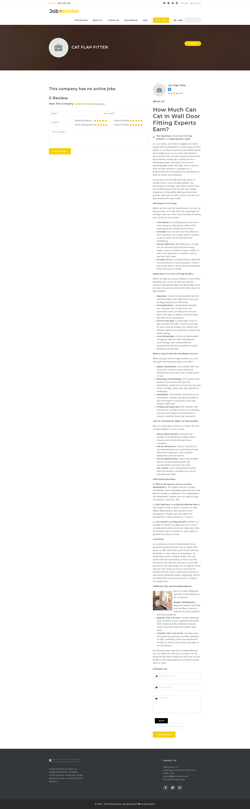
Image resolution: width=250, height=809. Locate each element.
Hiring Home (81, 20)
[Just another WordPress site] (64, 11)
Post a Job (161, 20)
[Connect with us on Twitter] (169, 89)
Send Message (164, 734)
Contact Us (113, 20)
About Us (97, 20)
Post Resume (131, 20)
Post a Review (60, 151)
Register (197, 3)
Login (186, 3)
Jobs (145, 20)
